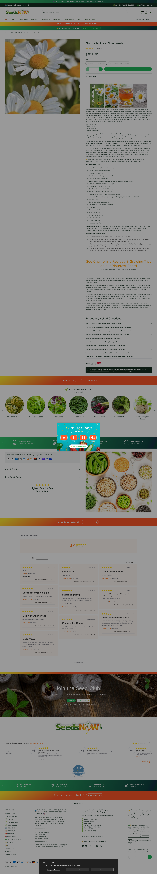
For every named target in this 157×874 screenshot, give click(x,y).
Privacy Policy (76, 865)
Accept (77, 870)
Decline (102, 870)
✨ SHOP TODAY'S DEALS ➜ (78, 446)
